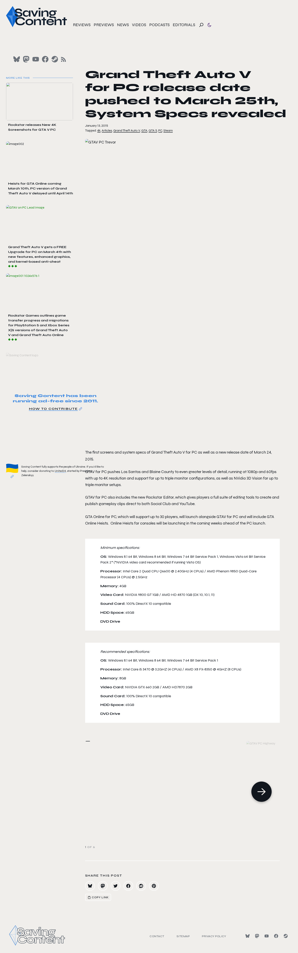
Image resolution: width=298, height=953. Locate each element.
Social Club (161, 503)
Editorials (184, 24)
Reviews (82, 24)
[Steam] (285, 936)
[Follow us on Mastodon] (26, 59)
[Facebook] (276, 936)
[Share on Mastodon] (103, 886)
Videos (139, 24)
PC (160, 130)
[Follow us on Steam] (54, 59)
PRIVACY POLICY (214, 936)
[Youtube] (266, 936)
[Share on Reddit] (141, 886)
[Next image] (261, 792)
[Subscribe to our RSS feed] (63, 59)
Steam (168, 130)
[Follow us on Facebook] (45, 59)
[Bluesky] (247, 936)
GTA (144, 130)
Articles (107, 130)
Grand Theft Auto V (126, 130)
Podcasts (159, 24)
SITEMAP (183, 936)
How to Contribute (53, 409)
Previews (104, 24)
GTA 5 (153, 130)
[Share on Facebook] (128, 886)
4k (99, 130)
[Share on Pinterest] (154, 886)
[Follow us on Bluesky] (16, 59)
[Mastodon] (257, 936)
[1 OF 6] (191, 791)
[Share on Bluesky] (90, 886)
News (123, 24)
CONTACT (157, 936)
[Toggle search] (201, 25)
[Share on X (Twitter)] (115, 886)
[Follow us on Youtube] (35, 59)
